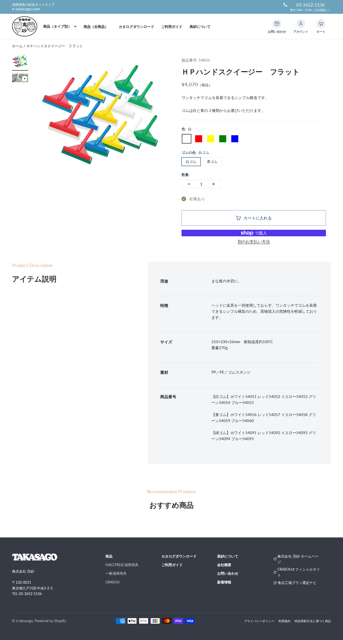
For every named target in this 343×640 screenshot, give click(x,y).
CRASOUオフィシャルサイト (298, 572)
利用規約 (284, 621)
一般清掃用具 (116, 573)
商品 (108, 556)
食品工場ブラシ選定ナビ (299, 582)
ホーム (17, 46)
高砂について (200, 26)
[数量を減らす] (189, 184)
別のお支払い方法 (254, 241)
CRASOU (112, 582)
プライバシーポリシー (259, 621)
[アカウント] (301, 23)
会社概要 (224, 565)
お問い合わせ (227, 573)
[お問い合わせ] (277, 23)
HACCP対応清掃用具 (121, 565)
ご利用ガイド (171, 26)
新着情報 (224, 582)
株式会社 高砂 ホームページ (297, 559)
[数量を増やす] (213, 184)
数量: (186, 174)
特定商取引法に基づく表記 (313, 621)
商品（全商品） (98, 26)
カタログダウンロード (136, 26)
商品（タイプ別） (57, 26)
